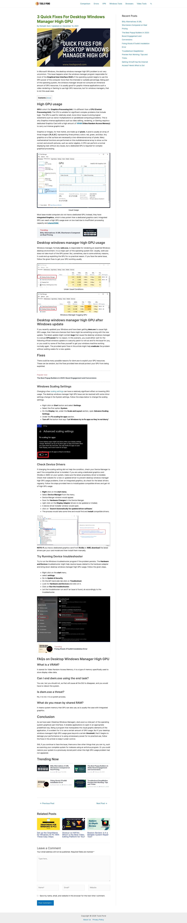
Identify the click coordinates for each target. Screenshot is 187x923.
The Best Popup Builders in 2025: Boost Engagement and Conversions (66, 378)
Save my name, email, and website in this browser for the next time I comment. (72, 896)
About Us (87, 920)
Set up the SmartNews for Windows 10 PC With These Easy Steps (48, 835)
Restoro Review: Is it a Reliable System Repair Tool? (97, 835)
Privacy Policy (98, 920)
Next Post (101, 803)
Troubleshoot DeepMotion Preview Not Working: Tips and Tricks (134, 54)
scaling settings (57, 391)
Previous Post (47, 803)
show (48, 98)
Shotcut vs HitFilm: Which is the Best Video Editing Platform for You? (73, 835)
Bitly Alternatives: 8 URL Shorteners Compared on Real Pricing (60, 234)
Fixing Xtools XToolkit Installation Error (70, 649)
